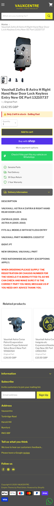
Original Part (10, 102)
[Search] (49, 16)
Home (4, 24)
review (26, 453)
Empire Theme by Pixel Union (13, 487)
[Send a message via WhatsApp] (49, 501)
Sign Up (43, 394)
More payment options (27, 148)
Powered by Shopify (35, 487)
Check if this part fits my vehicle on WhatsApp (29, 155)
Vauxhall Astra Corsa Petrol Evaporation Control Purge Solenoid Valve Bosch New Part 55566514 (16, 345)
